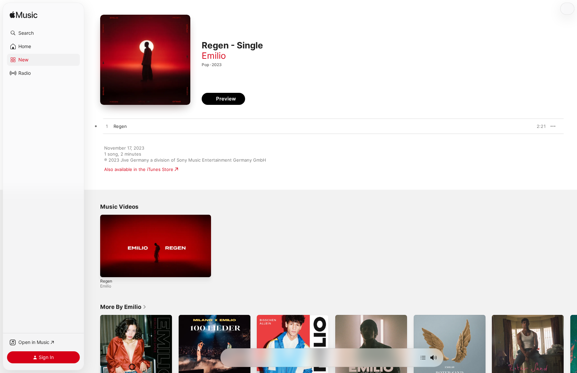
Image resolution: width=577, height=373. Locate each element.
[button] (43, 33)
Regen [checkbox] (120, 126)
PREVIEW (538, 126)
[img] (23, 15)
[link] (123, 307)
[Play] (109, 269)
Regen (106, 281)
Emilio (214, 55)
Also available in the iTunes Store (138, 169)
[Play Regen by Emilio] (107, 127)
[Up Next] (423, 357)
